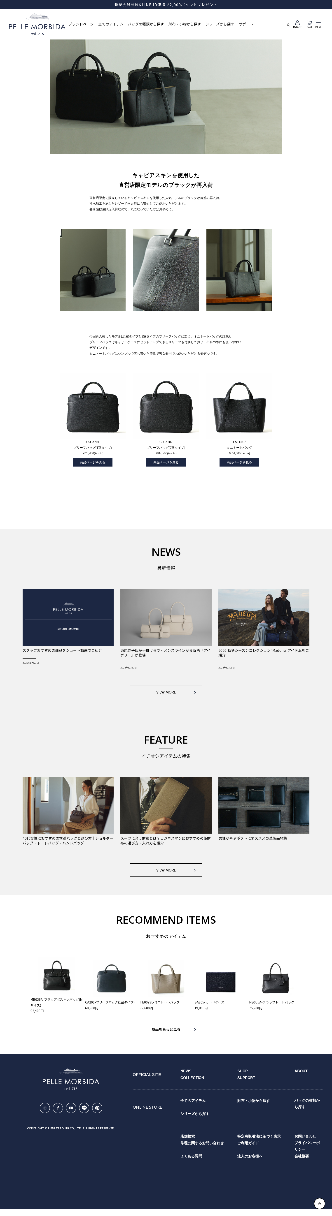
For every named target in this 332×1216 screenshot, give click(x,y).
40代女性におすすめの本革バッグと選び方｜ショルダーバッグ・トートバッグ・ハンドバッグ (68, 840)
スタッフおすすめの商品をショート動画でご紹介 (62, 650)
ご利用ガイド (248, 1143)
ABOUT (301, 1071)
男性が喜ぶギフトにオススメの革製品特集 (252, 838)
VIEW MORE (166, 692)
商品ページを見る (92, 462)
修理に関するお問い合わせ (202, 1143)
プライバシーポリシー (307, 1146)
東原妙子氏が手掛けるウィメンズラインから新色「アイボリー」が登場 (165, 652)
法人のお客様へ (250, 1156)
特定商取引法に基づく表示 (259, 1136)
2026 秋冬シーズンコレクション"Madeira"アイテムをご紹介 (263, 652)
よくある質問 (191, 1156)
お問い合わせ (305, 1136)
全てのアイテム (110, 24)
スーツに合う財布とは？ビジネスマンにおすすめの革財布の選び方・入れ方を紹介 (165, 840)
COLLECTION (192, 1078)
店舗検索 (187, 1136)
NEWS (186, 1071)
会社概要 (302, 1156)
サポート (246, 24)
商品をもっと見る (166, 1029)
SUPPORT (246, 1078)
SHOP (242, 1071)
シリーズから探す (220, 24)
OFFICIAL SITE (147, 1074)
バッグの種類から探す (146, 24)
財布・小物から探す (184, 24)
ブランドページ (81, 24)
